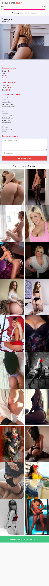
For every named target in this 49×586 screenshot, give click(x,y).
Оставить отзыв (24, 158)
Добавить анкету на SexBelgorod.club (24, 539)
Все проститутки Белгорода (25, 13)
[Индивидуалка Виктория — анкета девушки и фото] (24, 41)
